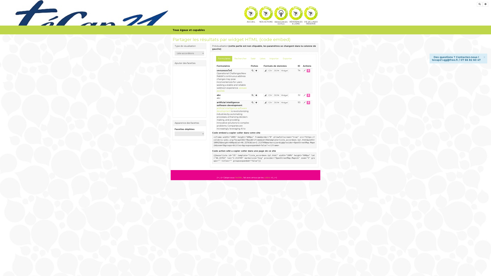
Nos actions (266, 8)
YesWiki (238, 178)
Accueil (251, 8)
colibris (267, 178)
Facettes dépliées (184, 129)
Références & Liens (295, 8)
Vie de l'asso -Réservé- (310, 8)
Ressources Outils (281, 8)
